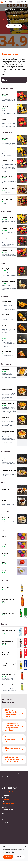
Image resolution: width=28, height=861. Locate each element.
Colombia (4, 791)
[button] (14, 26)
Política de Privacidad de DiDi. (9, 852)
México (13, 791)
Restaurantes (7, 774)
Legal (20, 777)
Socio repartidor (20, 774)
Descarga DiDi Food (14, 25)
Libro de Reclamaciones (7, 781)
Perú (17, 791)
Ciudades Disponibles (7, 777)
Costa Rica (9, 791)
